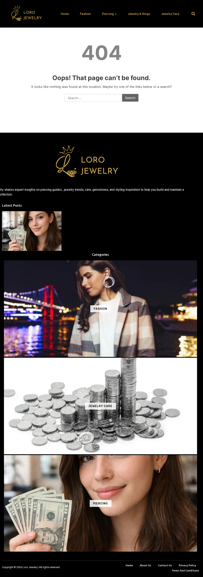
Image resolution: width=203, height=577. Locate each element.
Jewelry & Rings (139, 14)
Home (65, 14)
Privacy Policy (187, 565)
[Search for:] (93, 98)
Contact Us (165, 565)
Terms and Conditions (185, 570)
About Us (145, 565)
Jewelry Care (170, 14)
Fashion (85, 14)
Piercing (108, 14)
